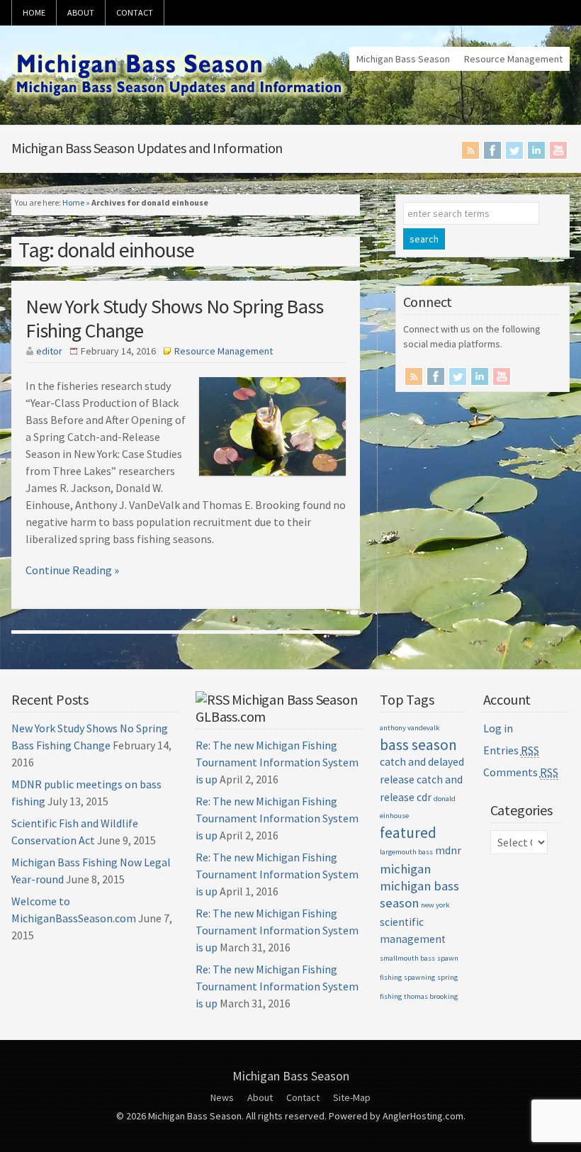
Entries (511, 750)
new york (435, 905)
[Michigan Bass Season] (179, 99)
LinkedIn (536, 150)
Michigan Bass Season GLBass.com (276, 707)
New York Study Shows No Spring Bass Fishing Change (174, 318)
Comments (520, 772)
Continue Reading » (72, 570)
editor (49, 351)
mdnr (448, 850)
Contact (134, 12)
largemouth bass (406, 851)
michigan (405, 869)
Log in (498, 728)
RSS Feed (470, 150)
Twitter (514, 150)
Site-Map (352, 1097)
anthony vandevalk (410, 727)
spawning (419, 977)
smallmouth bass (407, 958)
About (80, 12)
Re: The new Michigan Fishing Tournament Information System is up (277, 762)
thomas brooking (431, 996)
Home (34, 12)
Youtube (558, 150)
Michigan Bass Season (403, 58)
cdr (424, 797)
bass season (418, 744)
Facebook (492, 150)
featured (408, 832)
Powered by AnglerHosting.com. (397, 1115)
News (222, 1097)
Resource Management (513, 58)
